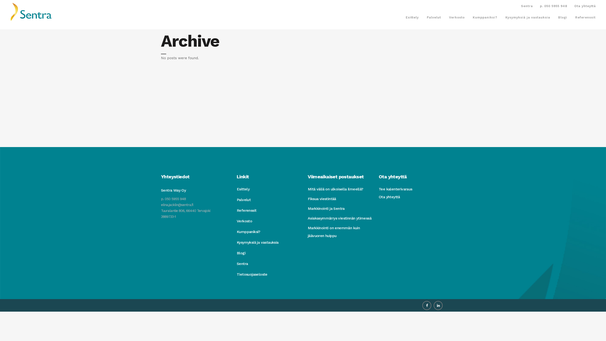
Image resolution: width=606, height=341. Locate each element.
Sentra (527, 6)
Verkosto (244, 221)
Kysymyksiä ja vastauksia (258, 242)
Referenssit (246, 210)
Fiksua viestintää (322, 199)
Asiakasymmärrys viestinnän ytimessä (339, 218)
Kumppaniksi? (248, 231)
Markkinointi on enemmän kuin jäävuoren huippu (334, 232)
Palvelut (244, 199)
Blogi (241, 253)
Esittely (243, 189)
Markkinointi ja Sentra (326, 208)
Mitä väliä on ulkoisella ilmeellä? (335, 189)
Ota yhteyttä (585, 6)
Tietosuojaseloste (252, 274)
